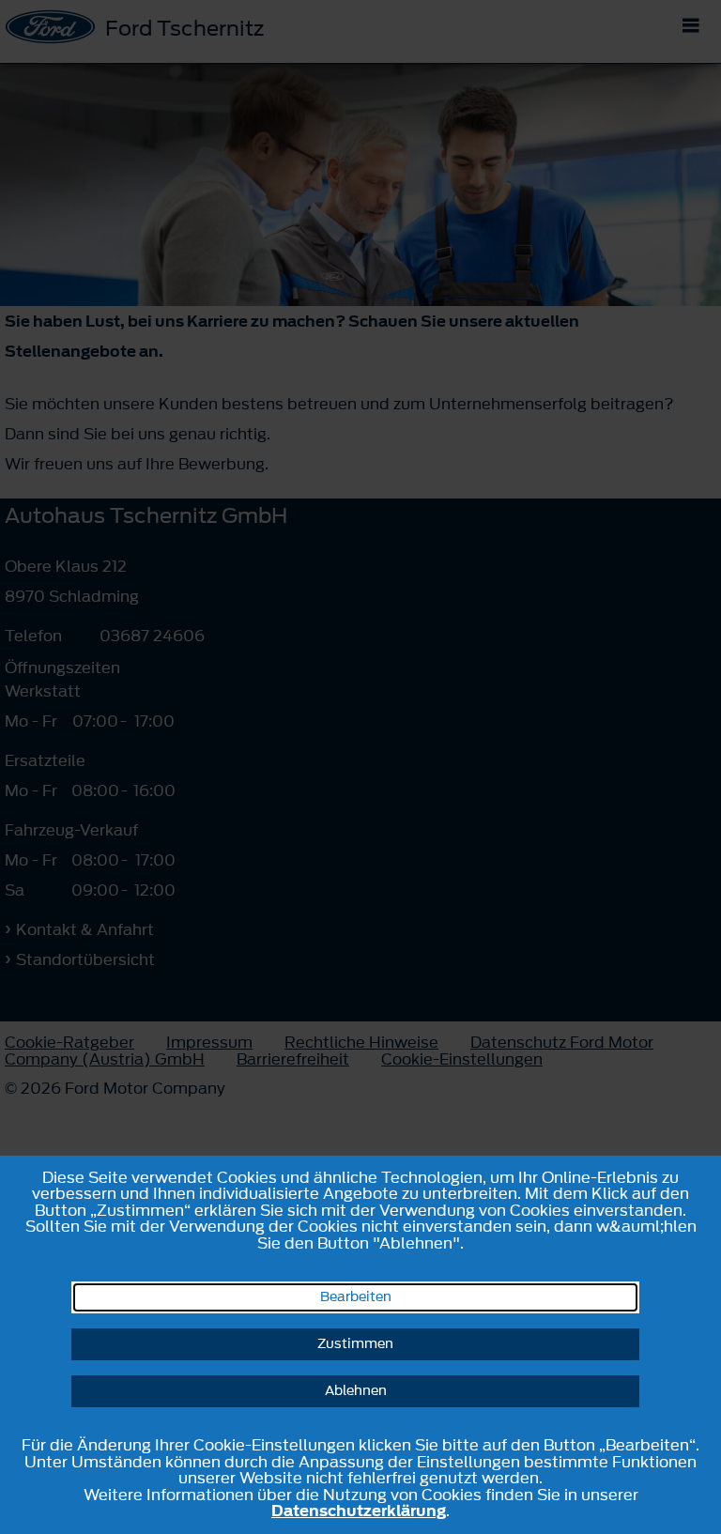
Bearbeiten (355, 1297)
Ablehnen (356, 1391)
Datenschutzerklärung (358, 1510)
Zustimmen (355, 1344)
